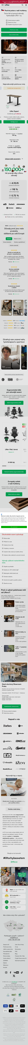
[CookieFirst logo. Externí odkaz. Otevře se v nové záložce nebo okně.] (1, 514)
